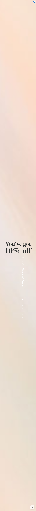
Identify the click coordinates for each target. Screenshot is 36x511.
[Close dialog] (34, 1)
